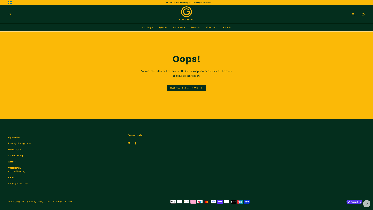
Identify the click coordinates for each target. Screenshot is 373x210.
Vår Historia (211, 27)
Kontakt (227, 27)
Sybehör (163, 27)
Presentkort (179, 27)
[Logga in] (353, 14)
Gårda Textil (20, 202)
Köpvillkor (57, 202)
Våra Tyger (147, 27)
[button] (10, 14)
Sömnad (195, 27)
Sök (48, 202)
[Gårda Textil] (186, 14)
